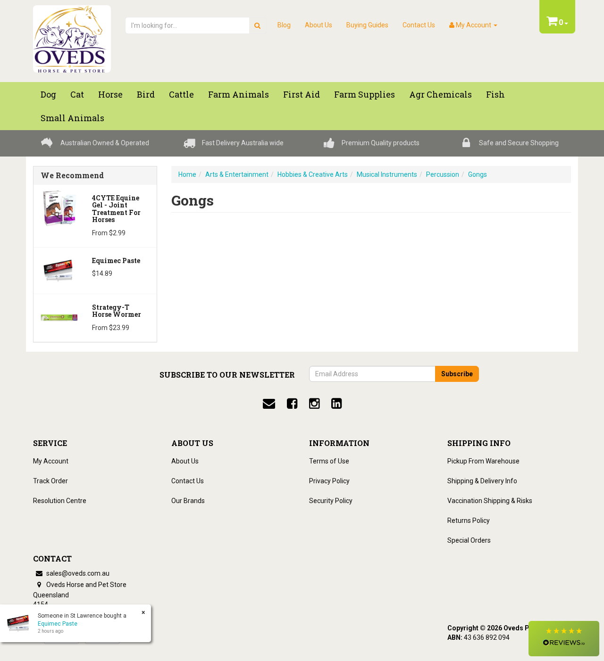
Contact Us (419, 25)
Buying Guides (367, 25)
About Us (318, 25)
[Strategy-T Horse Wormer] (59, 317)
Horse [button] (110, 94)
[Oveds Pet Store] (72, 36)
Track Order (50, 481)
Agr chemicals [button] (440, 94)
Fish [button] (495, 94)
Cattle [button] (181, 94)
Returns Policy (468, 520)
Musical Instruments (387, 174)
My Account (50, 461)
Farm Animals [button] (238, 94)
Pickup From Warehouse (483, 461)
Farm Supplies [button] (364, 94)
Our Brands (188, 500)
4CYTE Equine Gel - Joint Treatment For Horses (116, 208)
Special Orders (469, 540)
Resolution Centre (59, 500)
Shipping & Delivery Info (482, 481)
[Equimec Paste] (59, 269)
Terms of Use (329, 461)
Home (187, 174)
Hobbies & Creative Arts (312, 174)
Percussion (442, 174)
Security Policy (330, 500)
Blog (284, 25)
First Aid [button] (301, 94)
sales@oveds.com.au (77, 573)
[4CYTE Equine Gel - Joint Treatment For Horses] (59, 207)
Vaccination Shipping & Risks (489, 500)
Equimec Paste (116, 260)
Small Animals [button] (72, 118)
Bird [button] (146, 94)
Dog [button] (48, 94)
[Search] (257, 25)
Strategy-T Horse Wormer (116, 311)
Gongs (477, 174)
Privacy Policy (329, 481)
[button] (563, 638)
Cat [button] (77, 94)
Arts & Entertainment (236, 174)
